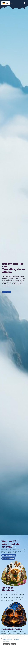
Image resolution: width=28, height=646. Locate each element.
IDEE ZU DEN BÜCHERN (8, 558)
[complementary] (5, 3)
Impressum (16, 639)
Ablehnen (13, 644)
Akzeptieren (6, 644)
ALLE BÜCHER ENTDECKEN (8, 555)
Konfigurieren (6, 641)
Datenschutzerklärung (7, 639)
